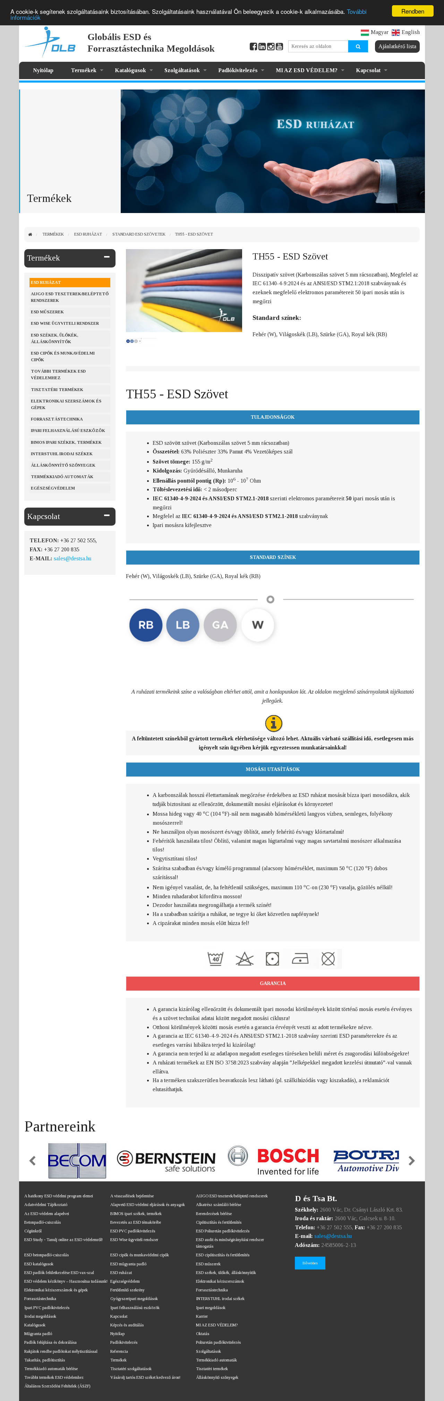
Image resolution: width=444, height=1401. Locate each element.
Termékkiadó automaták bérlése (51, 1368)
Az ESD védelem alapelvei (46, 1213)
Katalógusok (130, 70)
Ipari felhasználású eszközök (68, 430)
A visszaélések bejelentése (132, 1196)
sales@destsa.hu (72, 558)
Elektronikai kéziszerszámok (220, 1281)
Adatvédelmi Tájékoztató (45, 1204)
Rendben (412, 11)
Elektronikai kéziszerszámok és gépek (56, 1290)
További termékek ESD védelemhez (58, 374)
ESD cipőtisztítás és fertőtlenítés (222, 1255)
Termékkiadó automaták (62, 476)
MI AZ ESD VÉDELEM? (307, 70)
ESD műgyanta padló (128, 1264)
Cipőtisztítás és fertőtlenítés (218, 1222)
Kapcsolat (368, 70)
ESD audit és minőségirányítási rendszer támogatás (230, 1243)
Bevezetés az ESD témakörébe (135, 1222)
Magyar (379, 32)
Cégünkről (33, 1231)
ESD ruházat (88, 234)
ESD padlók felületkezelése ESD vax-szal (59, 1272)
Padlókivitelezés (237, 70)
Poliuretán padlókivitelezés (218, 1342)
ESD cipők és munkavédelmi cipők (63, 356)
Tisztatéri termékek (57, 389)
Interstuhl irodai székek (62, 453)
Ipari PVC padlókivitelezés (46, 1307)
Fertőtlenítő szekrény (127, 1290)
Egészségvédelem (53, 488)
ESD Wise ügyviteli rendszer (65, 323)
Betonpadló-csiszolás (42, 1222)
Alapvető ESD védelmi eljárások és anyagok (147, 1204)
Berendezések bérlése (214, 1213)
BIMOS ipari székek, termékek (66, 442)
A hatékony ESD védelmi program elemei (58, 1196)
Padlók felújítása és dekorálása (50, 1342)
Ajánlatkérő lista (397, 46)
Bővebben (310, 1263)
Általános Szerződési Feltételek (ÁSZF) (57, 1386)
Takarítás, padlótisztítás (44, 1360)
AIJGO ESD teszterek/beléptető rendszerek (70, 297)
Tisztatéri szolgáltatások (131, 1368)
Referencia (119, 1351)
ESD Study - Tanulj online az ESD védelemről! (63, 1239)
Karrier (202, 1316)
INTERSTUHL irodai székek (220, 1298)
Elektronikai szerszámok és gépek (66, 404)
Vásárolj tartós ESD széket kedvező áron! (145, 1377)
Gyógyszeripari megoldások (134, 1298)
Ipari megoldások (210, 1307)
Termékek (83, 70)
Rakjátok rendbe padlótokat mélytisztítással (60, 1351)
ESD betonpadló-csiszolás (46, 1255)
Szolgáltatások (182, 70)
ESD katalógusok (38, 1264)
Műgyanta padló (38, 1333)
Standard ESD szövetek (138, 234)
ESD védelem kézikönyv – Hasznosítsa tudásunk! (66, 1281)
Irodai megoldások (40, 1316)
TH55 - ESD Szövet (194, 234)
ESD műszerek (47, 311)
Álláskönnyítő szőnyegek (63, 465)
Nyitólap (43, 70)
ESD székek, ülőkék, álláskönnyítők (54, 338)
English (411, 32)
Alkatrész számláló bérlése (218, 1204)
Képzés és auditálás (127, 1325)
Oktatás (202, 1333)
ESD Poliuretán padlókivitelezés (222, 1231)
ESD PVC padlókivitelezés (132, 1231)
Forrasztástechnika (57, 419)
